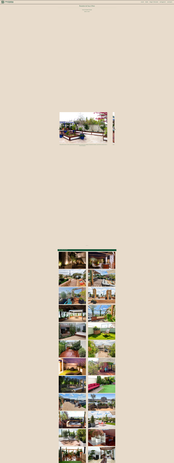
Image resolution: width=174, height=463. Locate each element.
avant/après (169, 2)
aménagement (163, 2)
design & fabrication (154, 2)
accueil (142, 2)
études (146, 2)
